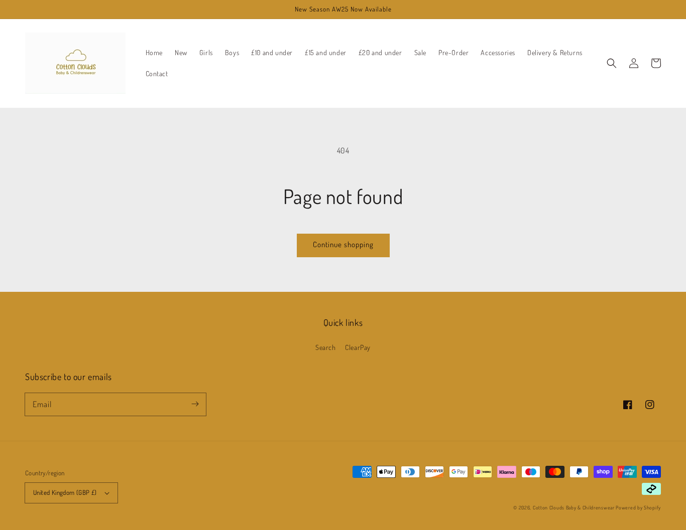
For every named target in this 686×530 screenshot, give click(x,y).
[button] (612, 63)
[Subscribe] (195, 404)
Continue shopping (343, 244)
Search (325, 347)
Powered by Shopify (638, 507)
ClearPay (358, 347)
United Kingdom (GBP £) (65, 492)
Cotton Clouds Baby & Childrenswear (574, 507)
